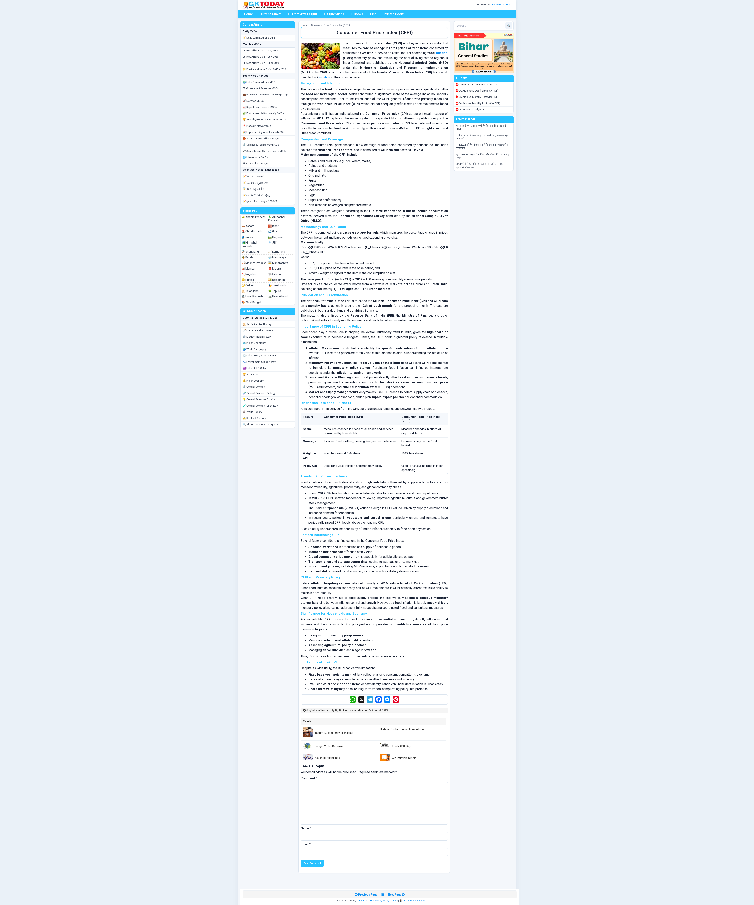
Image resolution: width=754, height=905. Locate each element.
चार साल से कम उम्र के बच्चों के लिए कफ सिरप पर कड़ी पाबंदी (481, 127)
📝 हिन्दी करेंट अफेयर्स (253, 176)
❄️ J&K (272, 242)
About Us (362, 900)
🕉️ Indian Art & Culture (255, 368)
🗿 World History (252, 411)
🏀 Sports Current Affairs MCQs (261, 138)
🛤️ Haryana (275, 237)
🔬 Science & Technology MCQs (261, 144)
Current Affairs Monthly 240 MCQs (477, 84)
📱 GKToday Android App (412, 900)
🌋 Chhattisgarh (252, 231)
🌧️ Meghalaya (277, 257)
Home (248, 14)
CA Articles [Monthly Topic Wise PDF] (479, 103)
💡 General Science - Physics (259, 399)
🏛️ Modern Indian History (257, 336)
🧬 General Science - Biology (259, 393)
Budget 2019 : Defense (329, 746)
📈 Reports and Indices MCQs (260, 107)
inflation (441, 53)
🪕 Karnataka (276, 251)
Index (395, 900)
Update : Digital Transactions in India (402, 729)
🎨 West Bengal (251, 302)
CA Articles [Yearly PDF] (471, 109)
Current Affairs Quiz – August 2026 (262, 50)
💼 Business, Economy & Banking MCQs (265, 94)
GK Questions (334, 14)
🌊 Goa (272, 231)
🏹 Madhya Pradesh (254, 262)
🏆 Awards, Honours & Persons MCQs (264, 119)
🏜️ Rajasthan (276, 279)
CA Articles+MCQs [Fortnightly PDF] (478, 90)
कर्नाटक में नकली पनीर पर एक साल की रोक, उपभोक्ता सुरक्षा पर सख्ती (483, 137)
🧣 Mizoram (275, 268)
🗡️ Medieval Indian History (258, 330)
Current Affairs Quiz (303, 14)
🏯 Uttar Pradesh (252, 296)
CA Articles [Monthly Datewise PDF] (478, 96)
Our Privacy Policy (379, 900)
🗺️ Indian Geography (254, 342)
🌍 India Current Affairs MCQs (259, 82)
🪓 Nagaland (249, 274)
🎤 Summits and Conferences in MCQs (264, 151)
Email (306, 844)
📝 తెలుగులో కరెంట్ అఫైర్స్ (256, 195)
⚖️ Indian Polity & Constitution (260, 355)
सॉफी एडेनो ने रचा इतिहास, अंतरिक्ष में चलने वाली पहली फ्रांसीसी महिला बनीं (480, 165)
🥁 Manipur (249, 268)
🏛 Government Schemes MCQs (261, 88)
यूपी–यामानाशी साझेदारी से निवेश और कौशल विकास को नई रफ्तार (482, 156)
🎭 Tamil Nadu (277, 285)
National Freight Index (328, 757)
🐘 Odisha (274, 274)
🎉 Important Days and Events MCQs (263, 132)
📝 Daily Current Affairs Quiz (259, 37)
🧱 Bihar (273, 226)
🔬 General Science (254, 386)
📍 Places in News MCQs (257, 125)
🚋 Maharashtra (278, 262)
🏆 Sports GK (250, 374)
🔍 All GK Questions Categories (260, 424)
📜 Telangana (250, 291)
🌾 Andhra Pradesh (254, 216)
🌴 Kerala (247, 257)
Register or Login (502, 4)
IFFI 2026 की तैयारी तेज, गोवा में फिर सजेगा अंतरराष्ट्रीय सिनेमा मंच (482, 146)
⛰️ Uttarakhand (278, 296)
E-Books (357, 14)
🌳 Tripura (274, 291)
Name (306, 828)
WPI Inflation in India (404, 758)
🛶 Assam (248, 226)
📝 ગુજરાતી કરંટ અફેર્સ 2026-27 (260, 201)
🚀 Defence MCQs (253, 100)
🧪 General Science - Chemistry (260, 405)
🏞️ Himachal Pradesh (249, 244)
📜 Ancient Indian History (257, 324)
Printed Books (394, 14)
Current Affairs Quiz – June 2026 (261, 62)
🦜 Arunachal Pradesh (276, 218)
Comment (309, 778)
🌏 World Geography (254, 349)
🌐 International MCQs (255, 157)
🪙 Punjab (248, 279)
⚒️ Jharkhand (250, 251)
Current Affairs (271, 14)
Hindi (373, 14)
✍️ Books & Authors (254, 418)
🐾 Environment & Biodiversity (259, 361)
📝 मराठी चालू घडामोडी (253, 188)
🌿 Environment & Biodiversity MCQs (263, 113)
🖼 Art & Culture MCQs (255, 163)
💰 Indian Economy (253, 380)
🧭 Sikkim (248, 285)
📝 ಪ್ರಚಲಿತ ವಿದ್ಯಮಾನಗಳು (256, 182)
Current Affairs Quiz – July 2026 (260, 56)
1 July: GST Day (401, 746)
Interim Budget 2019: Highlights (334, 732)
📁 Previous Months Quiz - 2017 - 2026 (264, 69)
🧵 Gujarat (248, 237)
